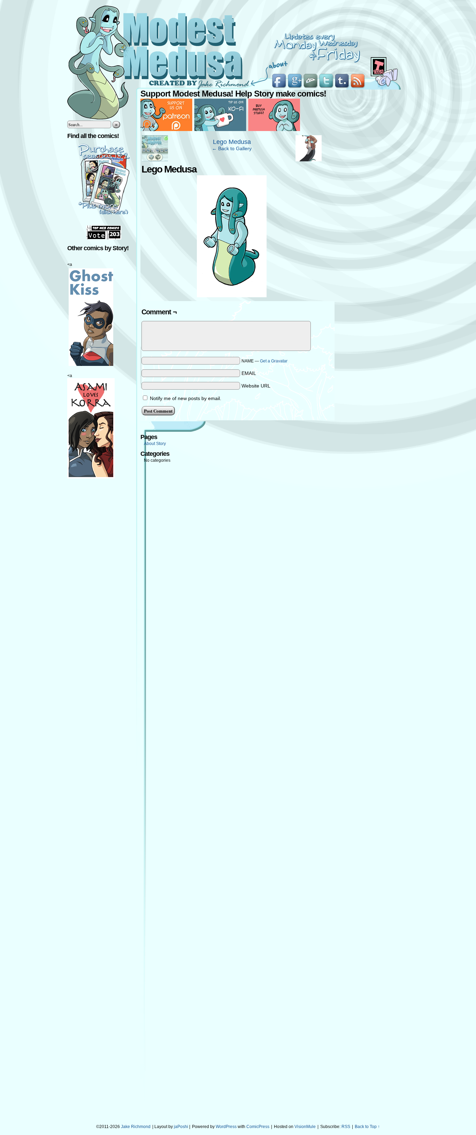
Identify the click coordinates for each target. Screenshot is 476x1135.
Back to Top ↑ (367, 1126)
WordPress (226, 1126)
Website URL (255, 386)
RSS (345, 1126)
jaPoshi (181, 1126)
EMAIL (248, 373)
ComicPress (257, 1126)
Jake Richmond (136, 1126)
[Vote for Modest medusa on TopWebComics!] (103, 238)
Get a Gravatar (273, 361)
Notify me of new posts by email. (185, 398)
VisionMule (305, 1126)
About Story (155, 443)
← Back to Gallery (232, 148)
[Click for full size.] (232, 295)
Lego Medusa (232, 141)
